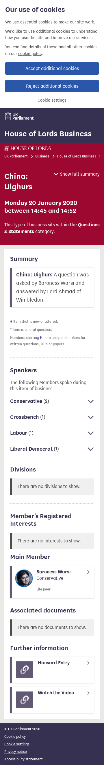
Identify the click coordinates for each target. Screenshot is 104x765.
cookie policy (30, 53)
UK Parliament (16, 156)
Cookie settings (52, 100)
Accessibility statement (23, 759)
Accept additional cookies (52, 68)
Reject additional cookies (52, 86)
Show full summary (80, 174)
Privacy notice (15, 751)
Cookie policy (15, 736)
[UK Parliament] (19, 116)
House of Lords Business (48, 134)
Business (42, 156)
